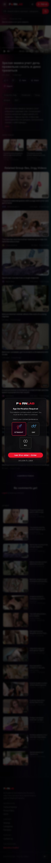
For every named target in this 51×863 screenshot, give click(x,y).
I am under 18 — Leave (25, 460)
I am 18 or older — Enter (25, 455)
